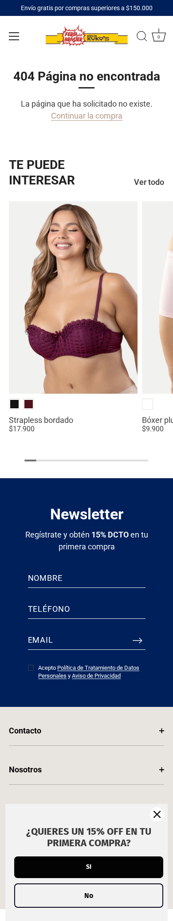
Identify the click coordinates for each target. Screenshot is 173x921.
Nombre (45, 578)
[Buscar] (142, 37)
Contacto (25, 730)
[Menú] (14, 36)
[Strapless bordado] (73, 297)
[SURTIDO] (147, 404)
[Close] (157, 814)
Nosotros (25, 769)
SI (88, 867)
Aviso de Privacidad (96, 675)
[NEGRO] (14, 404)
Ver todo (149, 182)
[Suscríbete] (137, 640)
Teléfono (49, 609)
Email (41, 640)
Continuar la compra (86, 115)
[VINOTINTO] (29, 404)
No (88, 895)
